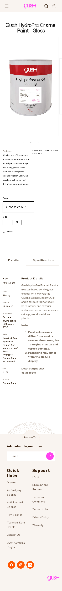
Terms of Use (40, 509)
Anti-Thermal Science (15, 504)
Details (13, 260)
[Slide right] (38, 142)
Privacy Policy (40, 517)
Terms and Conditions (38, 499)
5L (17, 222)
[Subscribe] (50, 456)
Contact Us (13, 534)
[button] (7, 6)
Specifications (43, 260)
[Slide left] (23, 142)
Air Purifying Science (14, 492)
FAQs (35, 476)
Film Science (14, 514)
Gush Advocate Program (16, 545)
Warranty (37, 525)
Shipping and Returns (40, 487)
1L (7, 222)
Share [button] (10, 231)
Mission (11, 482)
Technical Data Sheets (16, 524)
